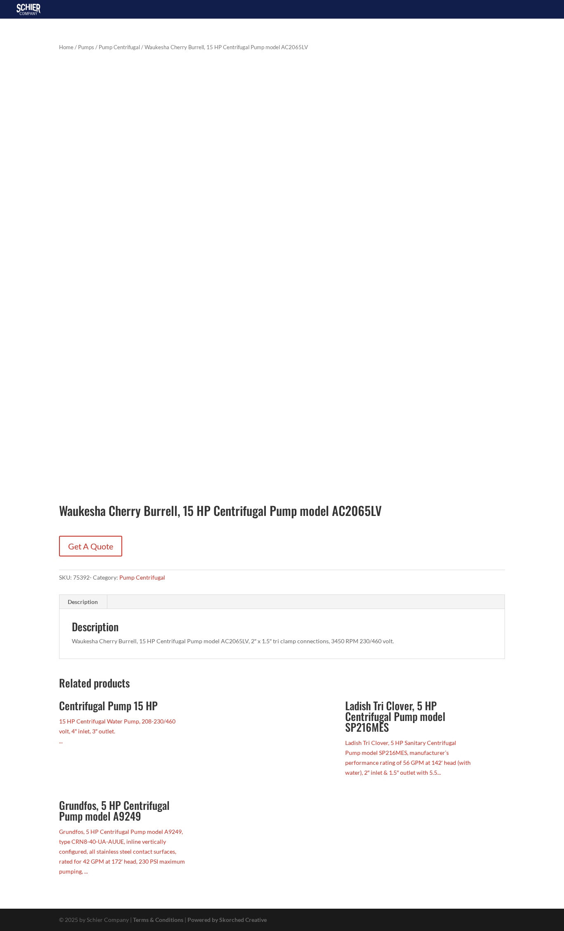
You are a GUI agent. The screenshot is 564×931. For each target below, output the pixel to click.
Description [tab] (83, 601)
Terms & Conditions (158, 919)
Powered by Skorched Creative (227, 919)
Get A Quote (90, 546)
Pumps (86, 47)
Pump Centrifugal (119, 47)
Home (66, 47)
